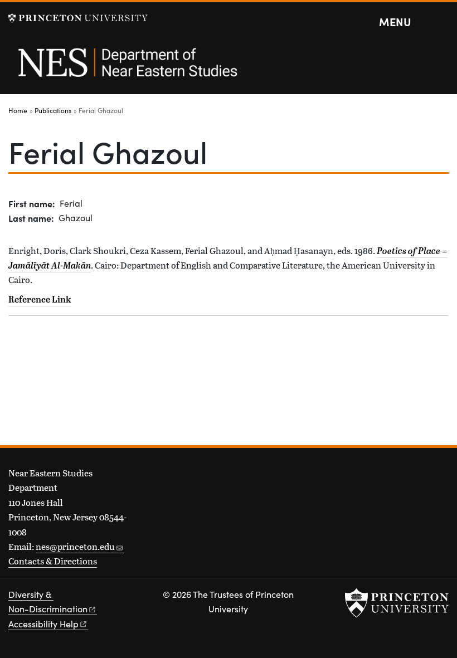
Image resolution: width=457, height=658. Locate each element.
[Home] (126, 68)
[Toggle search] (441, 22)
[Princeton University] (78, 18)
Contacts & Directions (52, 560)
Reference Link (39, 299)
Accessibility (43, 624)
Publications (53, 110)
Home (17, 110)
